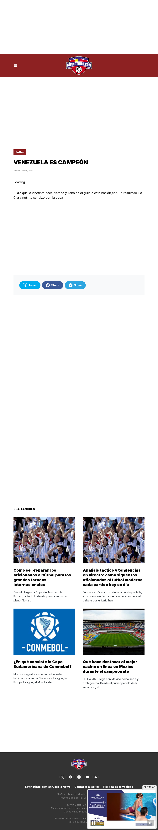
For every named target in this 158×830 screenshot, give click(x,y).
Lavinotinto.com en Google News (48, 786)
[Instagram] (79, 777)
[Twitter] (62, 777)
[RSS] (95, 777)
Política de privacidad (118, 786)
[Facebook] (71, 777)
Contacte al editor (86, 786)
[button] (15, 65)
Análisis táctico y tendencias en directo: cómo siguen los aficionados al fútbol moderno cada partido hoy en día (113, 577)
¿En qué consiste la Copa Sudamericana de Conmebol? (42, 664)
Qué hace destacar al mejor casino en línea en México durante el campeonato (110, 666)
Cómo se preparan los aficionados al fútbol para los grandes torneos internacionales (42, 577)
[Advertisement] (79, 27)
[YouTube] (87, 777)
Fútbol (19, 152)
